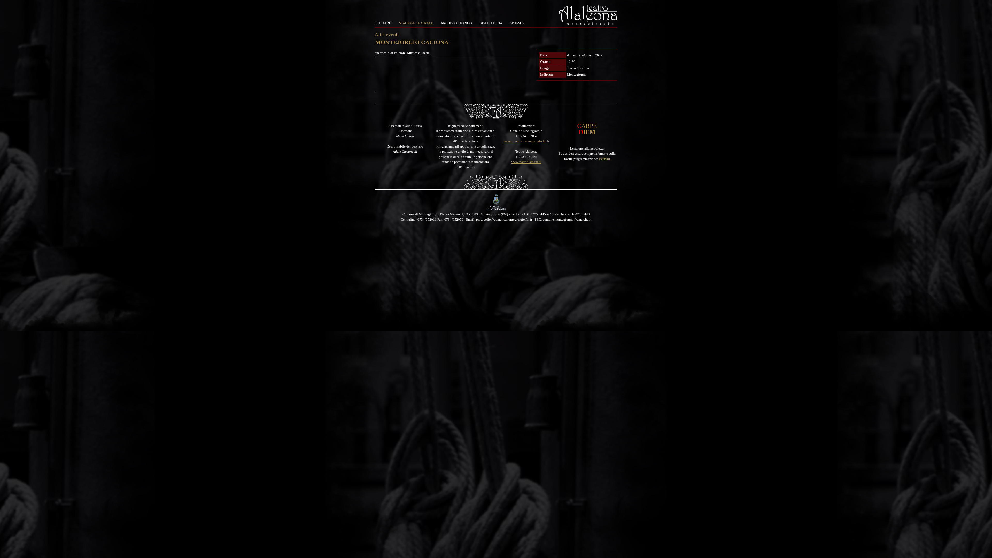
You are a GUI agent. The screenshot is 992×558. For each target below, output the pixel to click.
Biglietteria (490, 23)
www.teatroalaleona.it (526, 162)
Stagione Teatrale (416, 23)
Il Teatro (383, 23)
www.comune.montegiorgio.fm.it (526, 141)
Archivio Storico (456, 23)
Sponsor (517, 23)
